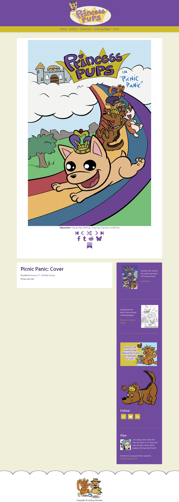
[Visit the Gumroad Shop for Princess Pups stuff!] (138, 354)
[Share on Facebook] (78, 239)
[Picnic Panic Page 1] (96, 233)
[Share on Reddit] (91, 239)
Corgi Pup (95, 228)
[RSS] (137, 417)
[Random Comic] (89, 233)
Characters (86, 29)
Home (63, 29)
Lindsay (51, 275)
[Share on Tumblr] (84, 239)
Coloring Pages (102, 29)
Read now (145, 281)
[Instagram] (123, 417)
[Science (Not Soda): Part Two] (102, 233)
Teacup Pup (76, 228)
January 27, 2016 (37, 275)
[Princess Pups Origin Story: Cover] (76, 233)
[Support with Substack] (90, 245)
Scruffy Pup (114, 228)
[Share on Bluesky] (99, 239)
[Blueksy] (130, 417)
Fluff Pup (86, 228)
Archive (73, 29)
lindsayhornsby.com (128, 458)
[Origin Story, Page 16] (82, 233)
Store (116, 29)
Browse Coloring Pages (127, 321)
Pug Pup (104, 228)
